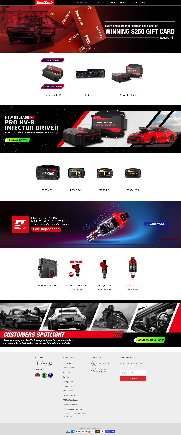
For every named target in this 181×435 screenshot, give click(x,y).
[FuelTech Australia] (50, 377)
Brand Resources (69, 368)
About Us (66, 372)
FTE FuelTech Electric (70, 400)
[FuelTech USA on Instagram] (51, 363)
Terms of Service (69, 395)
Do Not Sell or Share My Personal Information (75, 415)
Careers (66, 377)
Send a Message (103, 363)
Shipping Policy (68, 386)
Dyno (112, 3)
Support (98, 3)
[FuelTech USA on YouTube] (44, 363)
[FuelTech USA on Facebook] (38, 363)
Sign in (134, 3)
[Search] (139, 2)
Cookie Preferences (70, 405)
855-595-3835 (102, 369)
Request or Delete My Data (72, 409)
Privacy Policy (68, 382)
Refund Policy (68, 391)
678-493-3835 (102, 372)
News (122, 3)
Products (81, 3)
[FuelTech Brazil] (44, 377)
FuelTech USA (87, 428)
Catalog (66, 363)
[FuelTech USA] (44, 2)
